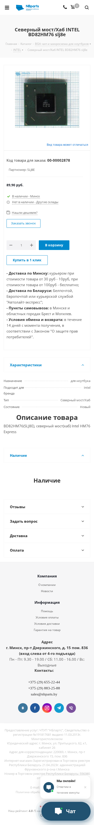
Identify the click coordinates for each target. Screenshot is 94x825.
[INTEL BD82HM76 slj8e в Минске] (47, 100)
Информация (47, 602)
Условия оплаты (47, 617)
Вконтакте (23, 708)
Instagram (47, 708)
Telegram (59, 708)
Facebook (35, 708)
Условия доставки (47, 624)
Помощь (47, 611)
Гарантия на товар (47, 630)
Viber (71, 708)
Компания (47, 576)
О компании (47, 585)
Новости (47, 591)
